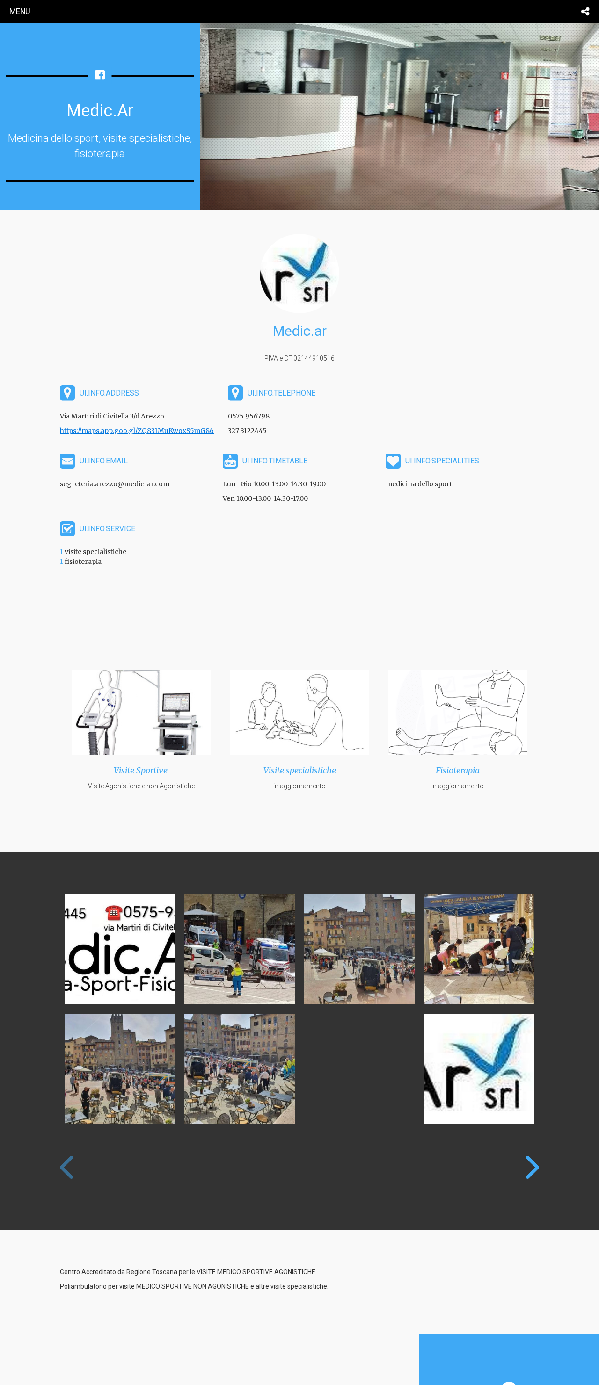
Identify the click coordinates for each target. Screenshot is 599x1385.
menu (19, 11)
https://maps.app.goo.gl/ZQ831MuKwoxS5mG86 (137, 430)
